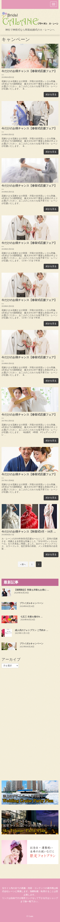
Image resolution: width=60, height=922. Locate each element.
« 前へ (23, 564)
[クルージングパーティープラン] (30, 792)
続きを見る (51, 94)
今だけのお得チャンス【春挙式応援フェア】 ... (29, 73)
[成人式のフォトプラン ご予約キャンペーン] (7, 633)
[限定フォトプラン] (30, 852)
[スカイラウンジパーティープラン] (30, 822)
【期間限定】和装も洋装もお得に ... (31, 590)
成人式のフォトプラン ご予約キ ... (31, 630)
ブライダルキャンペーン (31, 603)
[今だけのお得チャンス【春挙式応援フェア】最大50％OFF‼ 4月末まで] (30, 56)
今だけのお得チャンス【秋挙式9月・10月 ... (29, 531)
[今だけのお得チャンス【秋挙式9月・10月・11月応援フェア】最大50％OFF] (30, 516)
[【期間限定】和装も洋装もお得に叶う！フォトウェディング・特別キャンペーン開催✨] (6, 592)
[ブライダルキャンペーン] (9, 606)
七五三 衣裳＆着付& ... (31, 617)
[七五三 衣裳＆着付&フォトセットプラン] (9, 619)
